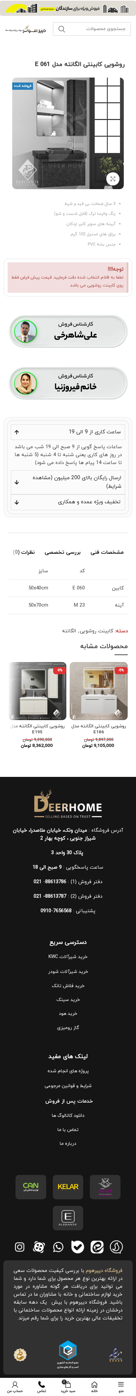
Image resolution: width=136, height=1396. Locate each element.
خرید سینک (68, 1000)
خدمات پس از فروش (68, 1101)
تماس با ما (68, 1130)
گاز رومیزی (68, 1028)
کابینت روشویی (96, 631)
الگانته (69, 631)
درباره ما (68, 1144)
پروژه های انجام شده (68, 1071)
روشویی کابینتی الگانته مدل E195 (37, 729)
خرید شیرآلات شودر (68, 972)
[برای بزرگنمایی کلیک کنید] (112, 178)
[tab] (106, 551)
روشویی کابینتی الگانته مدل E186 (98, 729)
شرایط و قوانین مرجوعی (68, 1086)
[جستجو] (61, 29)
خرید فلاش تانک (68, 986)
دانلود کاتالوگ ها (68, 1116)
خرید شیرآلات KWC (68, 957)
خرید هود (68, 1014)
